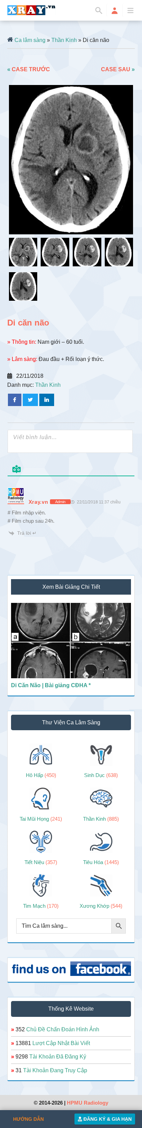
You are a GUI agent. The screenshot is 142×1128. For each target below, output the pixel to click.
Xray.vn (31, 10)
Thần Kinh (64, 40)
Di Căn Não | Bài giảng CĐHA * (51, 685)
